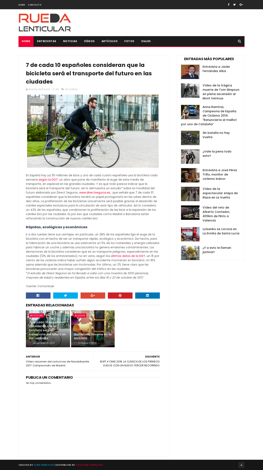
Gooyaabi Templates (89, 465)
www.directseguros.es (94, 192)
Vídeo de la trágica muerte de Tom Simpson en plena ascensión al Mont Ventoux (221, 91)
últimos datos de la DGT (128, 256)
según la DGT (48, 180)
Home (21, 4)
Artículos (110, 41)
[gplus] (241, 4)
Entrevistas (46, 41)
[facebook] (228, 4)
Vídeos (89, 41)
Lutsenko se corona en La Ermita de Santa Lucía (221, 231)
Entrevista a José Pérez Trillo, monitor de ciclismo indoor (220, 174)
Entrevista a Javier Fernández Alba (216, 69)
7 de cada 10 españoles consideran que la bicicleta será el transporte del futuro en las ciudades (47, 330)
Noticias (70, 41)
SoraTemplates (44, 465)
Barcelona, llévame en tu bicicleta (93, 336)
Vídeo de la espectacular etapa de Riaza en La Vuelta (220, 193)
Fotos (129, 41)
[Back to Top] (241, 465)
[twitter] (234, 4)
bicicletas (71, 89)
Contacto (34, 4)
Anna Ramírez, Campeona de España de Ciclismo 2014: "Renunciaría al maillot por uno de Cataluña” (209, 115)
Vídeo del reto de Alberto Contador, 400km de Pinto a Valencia (216, 213)
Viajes (146, 41)
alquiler (80, 315)
